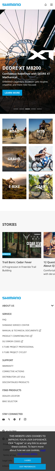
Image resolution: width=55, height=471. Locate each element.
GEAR (40, 186)
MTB (41, 131)
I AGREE (27, 460)
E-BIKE (14, 186)
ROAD (14, 131)
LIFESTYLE (40, 158)
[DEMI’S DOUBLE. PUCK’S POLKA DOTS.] (15, 109)
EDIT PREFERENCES (27, 466)
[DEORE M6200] (33, 109)
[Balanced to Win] (21, 109)
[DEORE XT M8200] (27, 109)
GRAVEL (14, 158)
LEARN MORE (12, 92)
